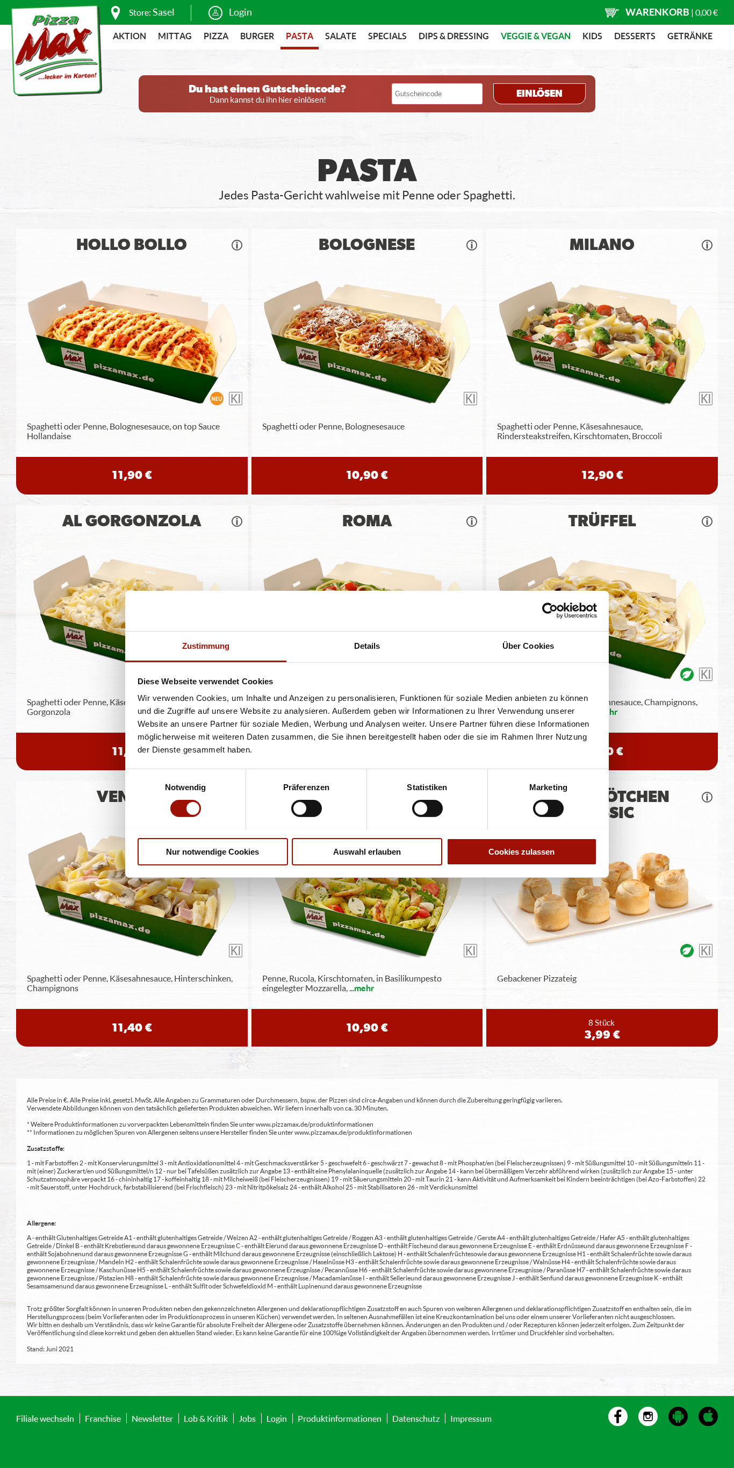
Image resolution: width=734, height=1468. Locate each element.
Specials (387, 36)
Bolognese (367, 245)
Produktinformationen (340, 1418)
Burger (257, 36)
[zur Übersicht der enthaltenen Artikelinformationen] (237, 245)
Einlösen (539, 94)
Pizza (216, 36)
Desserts (635, 36)
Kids (592, 36)
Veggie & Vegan (536, 36)
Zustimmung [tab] (206, 645)
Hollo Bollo (131, 245)
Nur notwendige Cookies (212, 851)
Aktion (129, 36)
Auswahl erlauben (367, 851)
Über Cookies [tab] (528, 645)
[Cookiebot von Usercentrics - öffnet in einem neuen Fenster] (550, 611)
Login (240, 12)
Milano (602, 245)
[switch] (306, 808)
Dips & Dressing (454, 36)
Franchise (103, 1418)
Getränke (690, 36)
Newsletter (152, 1418)
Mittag (175, 36)
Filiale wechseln (45, 1418)
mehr (364, 988)
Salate (340, 36)
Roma (367, 521)
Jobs (247, 1418)
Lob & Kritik (206, 1418)
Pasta (299, 36)
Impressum (471, 1418)
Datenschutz (416, 1418)
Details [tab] (367, 645)
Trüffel (602, 521)
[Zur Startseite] (56, 50)
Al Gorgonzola (131, 521)
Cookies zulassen (521, 851)
